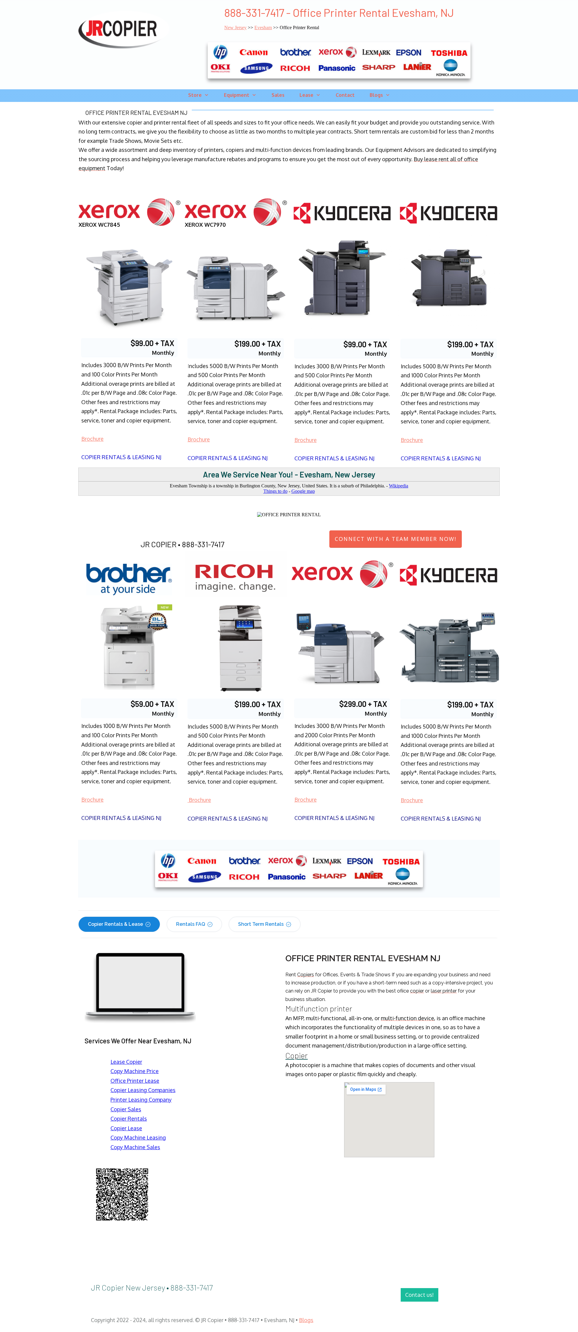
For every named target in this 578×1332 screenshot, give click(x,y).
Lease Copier (126, 1061)
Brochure (92, 438)
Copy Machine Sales (135, 1147)
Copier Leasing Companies (143, 1090)
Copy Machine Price (134, 1071)
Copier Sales (125, 1109)
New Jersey (235, 27)
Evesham (263, 27)
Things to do (275, 491)
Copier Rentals (128, 1118)
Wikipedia (398, 485)
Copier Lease (126, 1128)
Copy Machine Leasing (138, 1137)
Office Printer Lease (134, 1080)
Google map (303, 491)
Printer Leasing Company (141, 1099)
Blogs (306, 1320)
